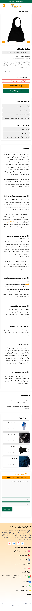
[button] (28, 5)
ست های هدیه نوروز (16, 1)
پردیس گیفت (28, 11)
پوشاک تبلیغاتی (11, 222)
